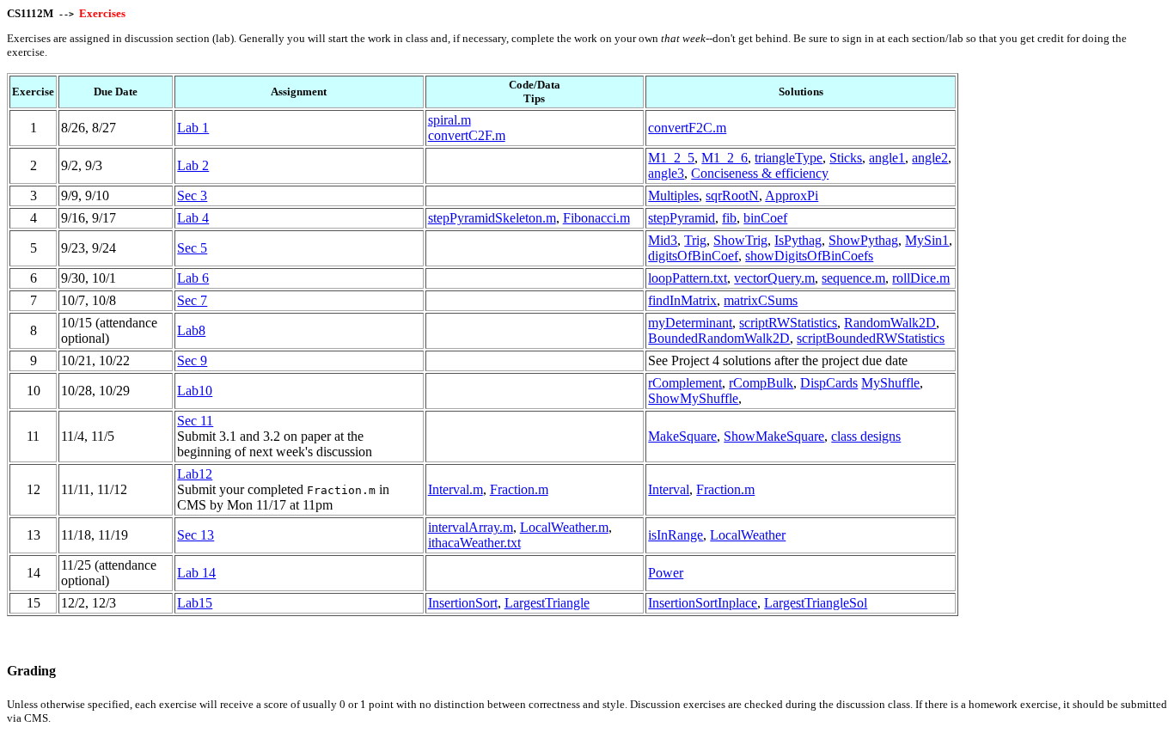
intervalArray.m (470, 527)
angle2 (930, 157)
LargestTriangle (547, 602)
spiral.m (449, 120)
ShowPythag (863, 240)
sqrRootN (732, 195)
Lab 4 (193, 218)
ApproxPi (791, 195)
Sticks (845, 157)
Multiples (673, 195)
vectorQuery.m (774, 278)
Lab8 (191, 330)
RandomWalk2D (890, 322)
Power (665, 572)
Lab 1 (193, 127)
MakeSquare (682, 436)
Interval (668, 489)
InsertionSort (463, 602)
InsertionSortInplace (702, 602)
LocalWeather (748, 535)
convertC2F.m (466, 135)
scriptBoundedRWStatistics (871, 338)
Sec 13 (195, 535)
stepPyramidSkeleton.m (492, 218)
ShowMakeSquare (774, 436)
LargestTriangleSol (815, 602)
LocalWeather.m (564, 527)
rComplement (685, 383)
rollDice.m (921, 278)
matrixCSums (761, 300)
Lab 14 (196, 572)
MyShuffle (890, 383)
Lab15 (194, 602)
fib (729, 218)
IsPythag (798, 240)
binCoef (765, 218)
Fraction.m (519, 489)
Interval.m (455, 489)
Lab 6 (193, 278)
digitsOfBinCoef (693, 255)
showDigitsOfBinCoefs (809, 255)
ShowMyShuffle (693, 398)
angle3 (666, 173)
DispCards (829, 383)
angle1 (887, 157)
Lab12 (194, 474)
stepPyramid (681, 218)
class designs (866, 436)
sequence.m (853, 278)
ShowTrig (740, 240)
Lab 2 (193, 165)
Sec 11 (195, 420)
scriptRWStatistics (788, 322)
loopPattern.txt (687, 278)
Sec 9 (192, 360)
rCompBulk (761, 383)
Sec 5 (192, 248)
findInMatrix (682, 300)
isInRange (675, 535)
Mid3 (662, 240)
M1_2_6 (724, 157)
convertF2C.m (687, 127)
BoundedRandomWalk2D (719, 338)
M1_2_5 (671, 157)
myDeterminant (690, 322)
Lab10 (194, 390)
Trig (695, 240)
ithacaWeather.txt (474, 542)
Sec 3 (192, 195)
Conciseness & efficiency (760, 173)
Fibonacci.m (596, 218)
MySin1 (927, 240)
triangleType (788, 157)
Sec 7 (192, 300)
